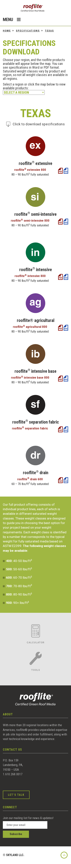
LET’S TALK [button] (16, 794)
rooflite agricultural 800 (30, 327)
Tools (35, 670)
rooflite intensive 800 (30, 276)
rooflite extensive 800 (30, 170)
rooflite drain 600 (30, 479)
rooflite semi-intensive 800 (30, 220)
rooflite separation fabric (30, 428)
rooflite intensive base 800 (30, 377)
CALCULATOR (35, 642)
